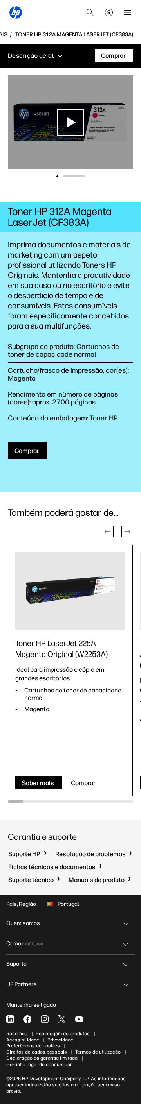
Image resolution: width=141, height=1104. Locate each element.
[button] (107, 531)
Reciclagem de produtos (63, 1033)
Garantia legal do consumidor (39, 1064)
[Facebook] (27, 1019)
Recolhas (16, 1033)
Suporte (16, 964)
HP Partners (21, 984)
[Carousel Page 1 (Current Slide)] (67, 176)
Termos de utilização (98, 1052)
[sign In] (108, 12)
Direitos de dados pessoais (36, 1052)
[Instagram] (45, 1019)
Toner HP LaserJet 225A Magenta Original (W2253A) (61, 649)
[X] (62, 1019)
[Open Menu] (127, 12)
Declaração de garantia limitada (42, 1058)
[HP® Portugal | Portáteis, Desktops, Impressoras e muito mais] (15, 12)
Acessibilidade (22, 1040)
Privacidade (60, 1040)
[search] (90, 12)
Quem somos (23, 923)
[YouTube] (79, 1019)
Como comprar (25, 943)
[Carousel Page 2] (84, 176)
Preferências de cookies (33, 1046)
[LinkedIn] (10, 1019)
